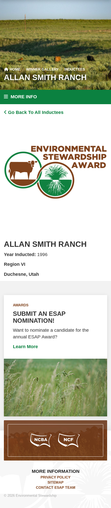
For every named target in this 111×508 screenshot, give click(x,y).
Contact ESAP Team (55, 487)
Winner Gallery (42, 69)
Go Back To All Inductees (35, 112)
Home (14, 69)
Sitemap (55, 482)
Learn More (25, 346)
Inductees (74, 69)
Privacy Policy (55, 477)
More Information (56, 471)
